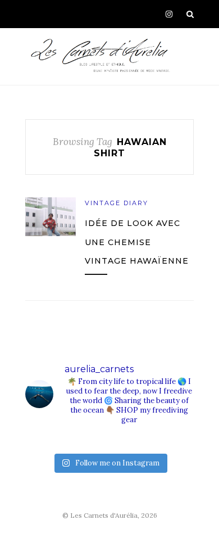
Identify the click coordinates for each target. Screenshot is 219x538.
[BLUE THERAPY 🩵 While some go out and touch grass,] (115, 441)
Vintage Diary (116, 203)
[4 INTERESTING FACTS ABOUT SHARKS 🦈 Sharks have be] (30, 441)
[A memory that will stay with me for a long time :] (157, 441)
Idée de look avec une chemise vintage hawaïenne (137, 242)
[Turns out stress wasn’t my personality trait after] (72, 441)
